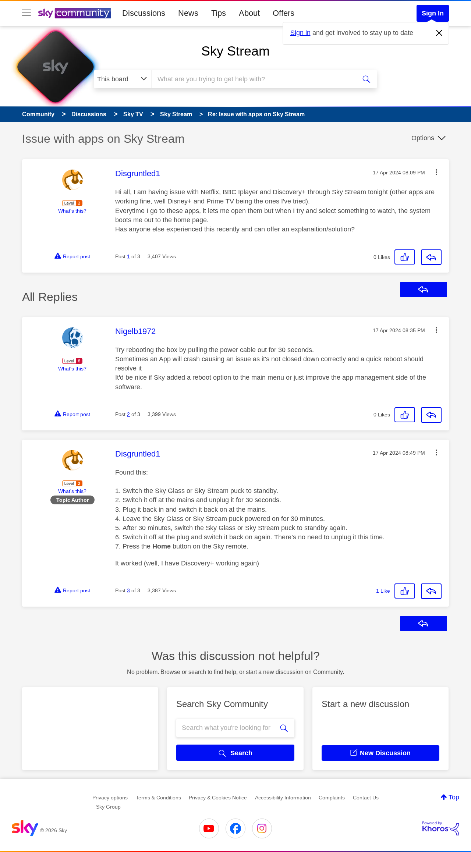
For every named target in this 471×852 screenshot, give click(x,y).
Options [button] (422, 138)
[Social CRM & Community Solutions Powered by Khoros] (440, 828)
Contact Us (366, 797)
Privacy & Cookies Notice (218, 797)
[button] (436, 172)
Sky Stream (235, 50)
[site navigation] (26, 13)
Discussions (143, 13)
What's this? (72, 211)
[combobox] (253, 79)
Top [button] (454, 797)
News (188, 13)
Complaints (332, 797)
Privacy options (110, 797)
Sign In (433, 13)
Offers (283, 13)
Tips (218, 13)
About (249, 13)
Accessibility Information (283, 797)
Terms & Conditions (158, 797)
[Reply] (431, 257)
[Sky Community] (74, 13)
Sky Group (108, 807)
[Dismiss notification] (439, 33)
